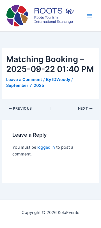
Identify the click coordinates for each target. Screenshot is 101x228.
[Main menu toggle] (89, 16)
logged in (46, 147)
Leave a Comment (24, 79)
